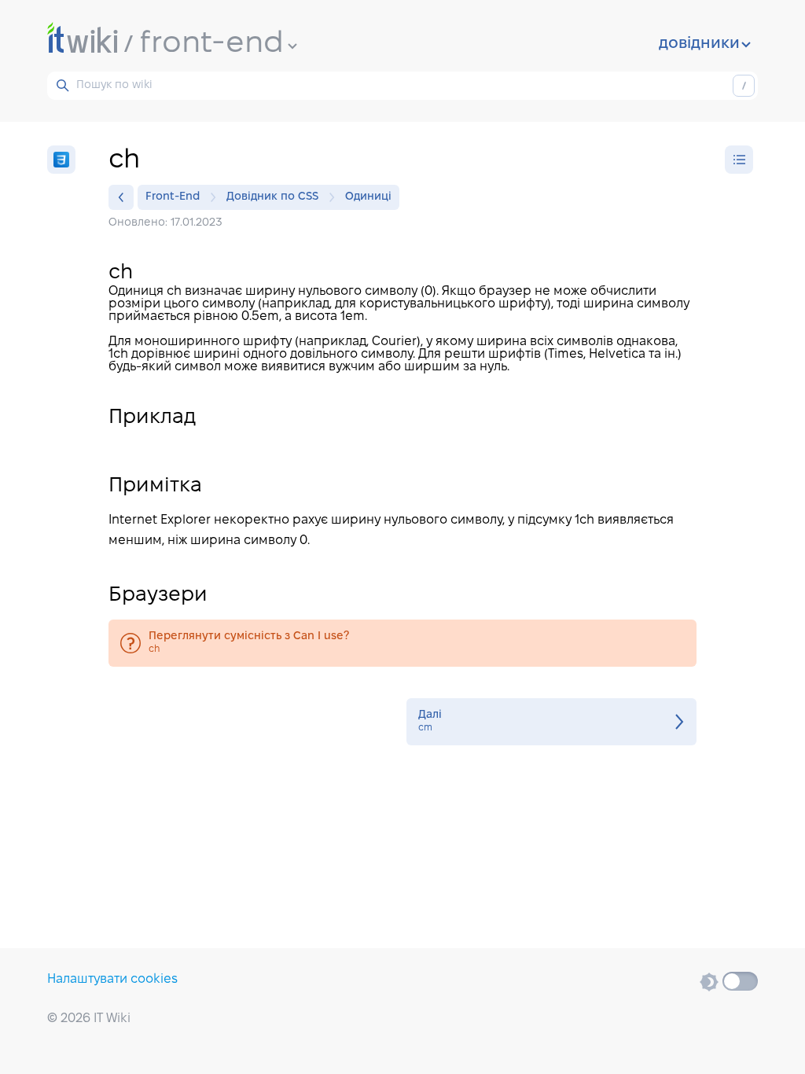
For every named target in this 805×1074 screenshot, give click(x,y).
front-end (212, 44)
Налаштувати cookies (112, 979)
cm (551, 721)
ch (402, 643)
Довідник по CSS (272, 197)
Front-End (172, 197)
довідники (699, 44)
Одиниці (368, 197)
